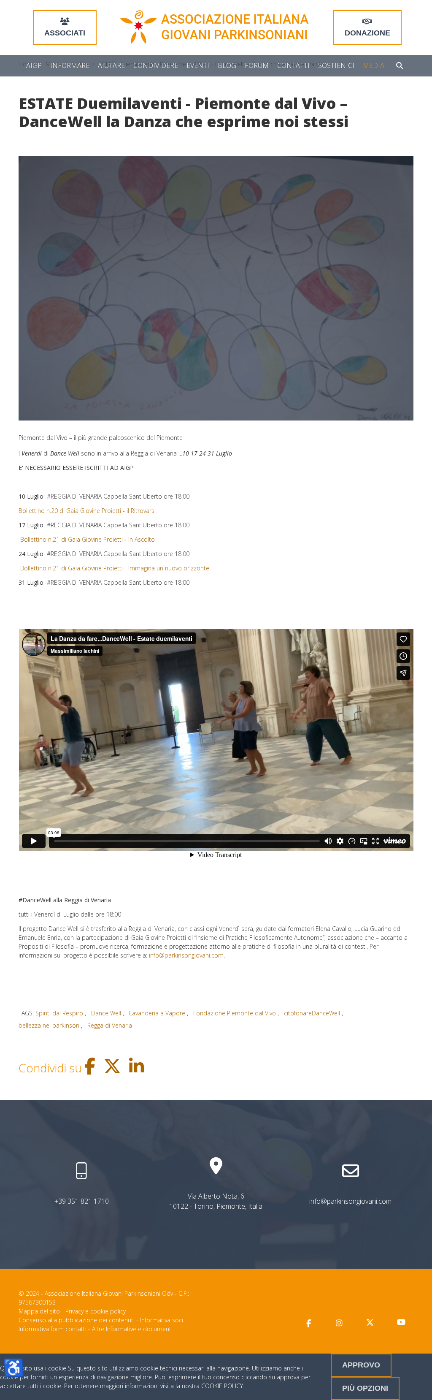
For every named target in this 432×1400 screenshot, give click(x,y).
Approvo (361, 1365)
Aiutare (111, 65)
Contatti (293, 65)
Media (373, 65)
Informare (69, 65)
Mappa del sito (39, 1311)
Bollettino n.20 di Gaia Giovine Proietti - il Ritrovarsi (88, 511)
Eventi (197, 65)
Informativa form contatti (52, 1329)
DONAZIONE (367, 33)
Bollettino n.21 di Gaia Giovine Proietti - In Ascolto (87, 539)
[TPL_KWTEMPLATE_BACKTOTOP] (416, 1384)
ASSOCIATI (64, 33)
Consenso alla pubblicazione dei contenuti (77, 1320)
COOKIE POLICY (222, 1386)
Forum (257, 65)
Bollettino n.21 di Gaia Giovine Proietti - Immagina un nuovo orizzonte (114, 568)
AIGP (34, 65)
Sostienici (336, 65)
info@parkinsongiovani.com (186, 955)
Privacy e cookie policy (95, 1311)
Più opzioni (365, 1388)
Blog (227, 65)
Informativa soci (161, 1320)
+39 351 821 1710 (81, 1201)
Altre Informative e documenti (132, 1329)
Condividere (155, 65)
